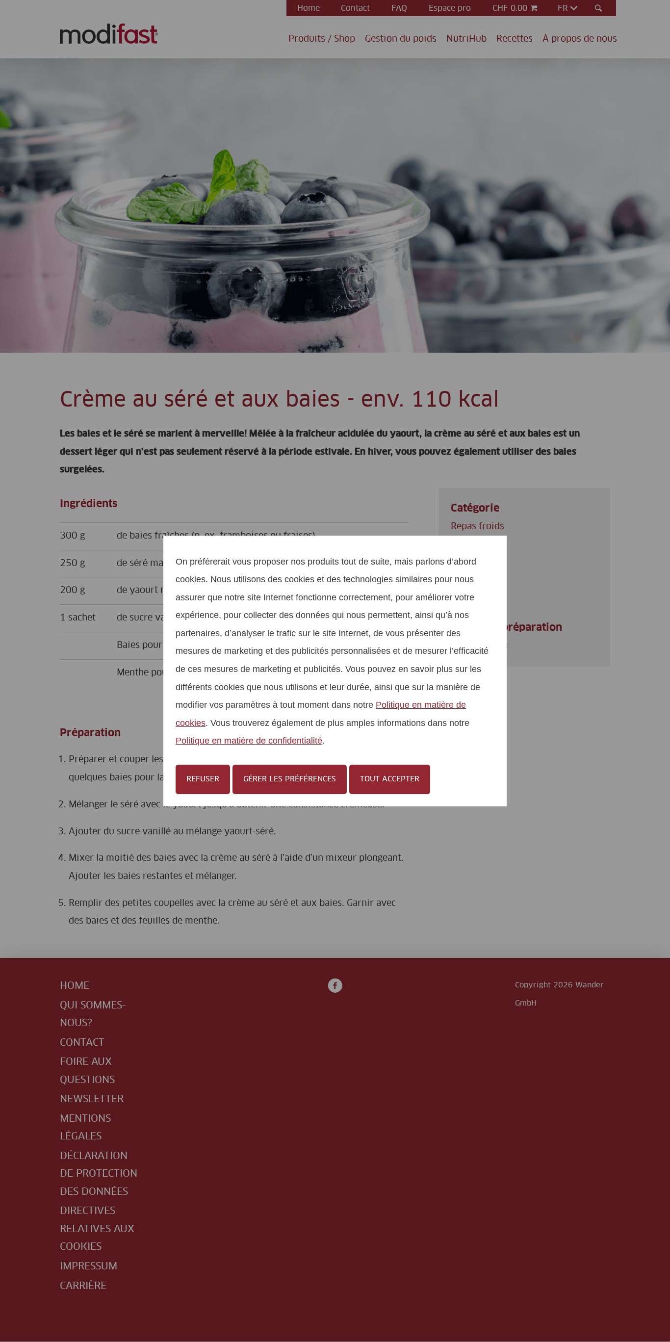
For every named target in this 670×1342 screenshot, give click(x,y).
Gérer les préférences (289, 779)
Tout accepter (389, 779)
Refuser (202, 779)
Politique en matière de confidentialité (249, 740)
